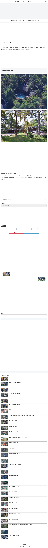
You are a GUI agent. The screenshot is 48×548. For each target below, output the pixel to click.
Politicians (4, 225)
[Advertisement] (24, 11)
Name (2, 313)
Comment (3, 300)
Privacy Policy (24, 544)
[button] (46, 199)
